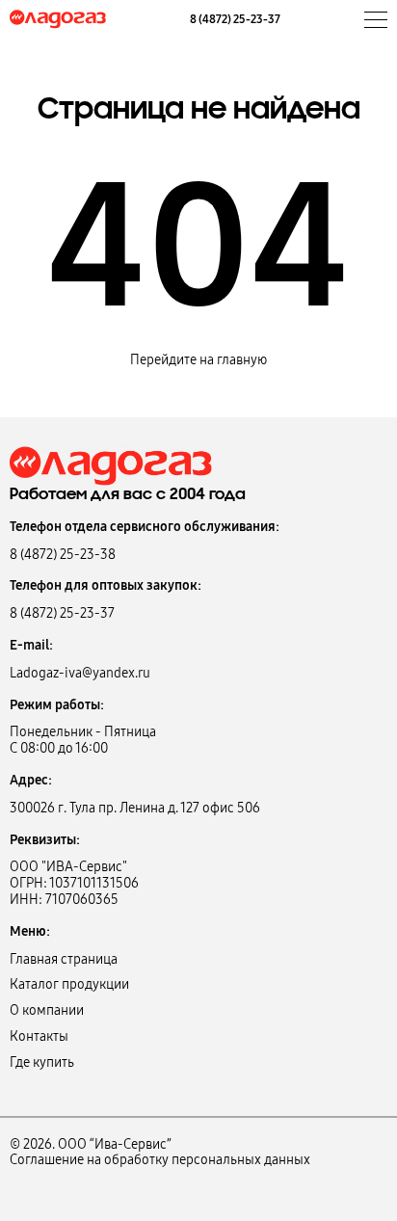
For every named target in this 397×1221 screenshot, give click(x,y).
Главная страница (64, 959)
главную (242, 360)
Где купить (42, 1062)
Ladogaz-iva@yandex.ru (80, 673)
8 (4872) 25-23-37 (235, 19)
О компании (47, 1010)
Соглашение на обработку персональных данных (160, 1160)
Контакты (39, 1036)
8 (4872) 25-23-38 (63, 554)
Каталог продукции (69, 984)
